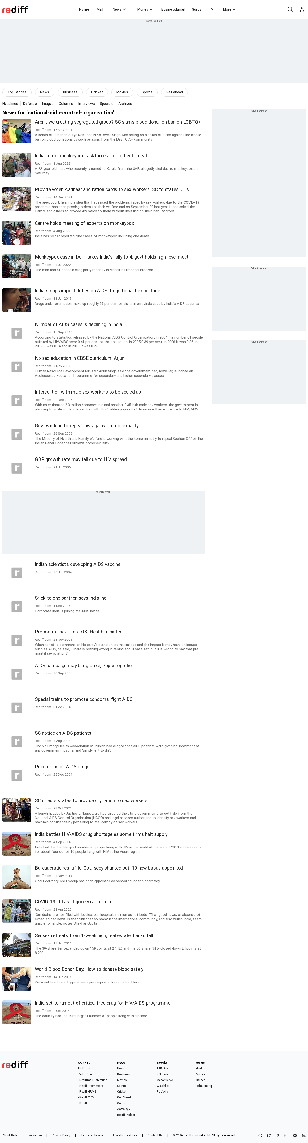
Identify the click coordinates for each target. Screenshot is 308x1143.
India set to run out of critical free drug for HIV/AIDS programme (103, 1003)
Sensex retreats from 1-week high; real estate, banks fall (94, 935)
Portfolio (162, 1091)
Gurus (196, 9)
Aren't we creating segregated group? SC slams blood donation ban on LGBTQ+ (118, 122)
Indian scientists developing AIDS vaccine (77, 564)
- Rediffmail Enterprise (92, 1080)
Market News (165, 1080)
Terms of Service (92, 1135)
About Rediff (10, 1135)
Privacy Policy (61, 1135)
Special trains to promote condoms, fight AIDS (84, 699)
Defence (30, 103)
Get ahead (174, 92)
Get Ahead (124, 1097)
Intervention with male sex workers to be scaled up (88, 392)
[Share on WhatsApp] (260, 1136)
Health (200, 1068)
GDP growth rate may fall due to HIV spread (81, 459)
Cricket (97, 92)
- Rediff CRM (86, 1097)
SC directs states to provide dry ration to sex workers (91, 800)
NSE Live (162, 1074)
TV (211, 9)
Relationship (204, 1086)
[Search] (290, 9)
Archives (125, 103)
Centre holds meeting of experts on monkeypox (84, 223)
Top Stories (16, 92)
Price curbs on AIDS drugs (62, 767)
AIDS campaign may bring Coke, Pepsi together (84, 665)
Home (84, 9)
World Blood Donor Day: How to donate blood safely (89, 969)
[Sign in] (302, 9)
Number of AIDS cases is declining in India (78, 324)
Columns (66, 103)
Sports (147, 92)
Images (48, 103)
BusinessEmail (173, 9)
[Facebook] (278, 1136)
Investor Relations (125, 1135)
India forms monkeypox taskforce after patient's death (92, 156)
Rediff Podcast (127, 1114)
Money (142, 9)
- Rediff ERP (85, 1103)
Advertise (35, 1135)
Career (200, 1080)
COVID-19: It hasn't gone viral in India (73, 902)
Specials (106, 103)
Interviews (86, 103)
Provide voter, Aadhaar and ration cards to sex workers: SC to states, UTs (112, 189)
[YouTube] (295, 1136)
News (117, 9)
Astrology (123, 1109)
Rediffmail (85, 1068)
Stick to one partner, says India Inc (71, 598)
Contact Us (155, 1135)
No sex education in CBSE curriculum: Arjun (79, 358)
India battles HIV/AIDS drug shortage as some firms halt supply (101, 834)
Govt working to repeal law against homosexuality (87, 426)
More (227, 9)
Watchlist (163, 1086)
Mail (100, 9)
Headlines (10, 103)
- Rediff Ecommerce (91, 1086)
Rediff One (85, 1074)
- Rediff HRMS (87, 1091)
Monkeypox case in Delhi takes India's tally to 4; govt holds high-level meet (112, 257)
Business (70, 92)
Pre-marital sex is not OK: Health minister (78, 632)
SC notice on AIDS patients (63, 733)
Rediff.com (191, 1135)
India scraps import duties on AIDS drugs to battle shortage (97, 291)
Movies (122, 92)
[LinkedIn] (304, 1136)
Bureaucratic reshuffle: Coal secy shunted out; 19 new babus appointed (109, 868)
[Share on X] (269, 1136)
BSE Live (162, 1068)
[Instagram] (286, 1136)
